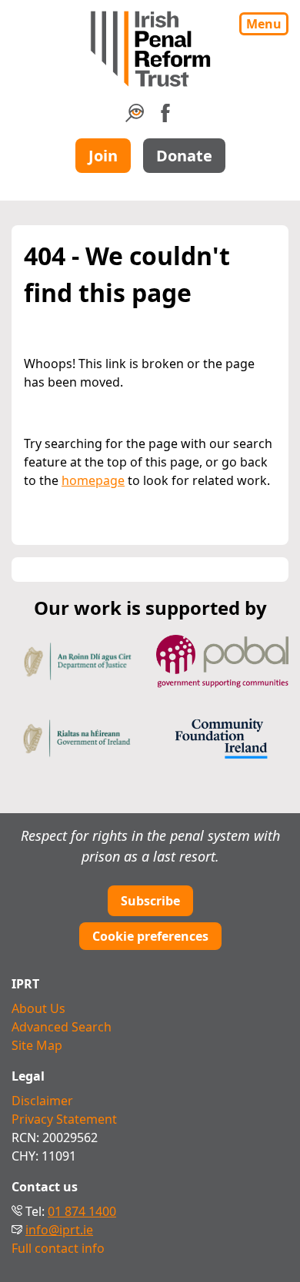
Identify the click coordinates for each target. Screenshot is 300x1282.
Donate (184, 155)
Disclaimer (42, 1100)
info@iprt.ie (59, 1229)
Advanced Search (62, 1026)
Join (103, 155)
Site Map (37, 1045)
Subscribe (150, 900)
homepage (93, 480)
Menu (264, 23)
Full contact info (58, 1248)
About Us (38, 1008)
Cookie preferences (150, 936)
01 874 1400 (82, 1211)
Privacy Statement (64, 1119)
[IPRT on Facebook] (165, 117)
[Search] (134, 117)
